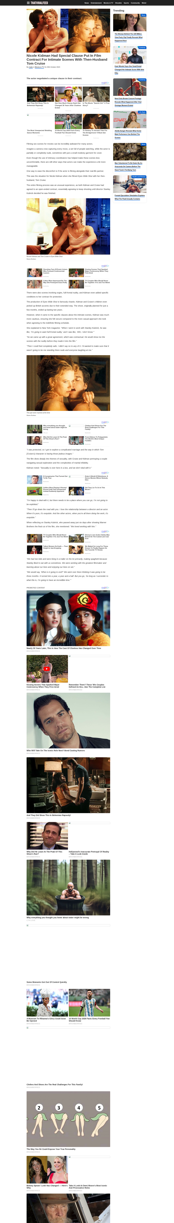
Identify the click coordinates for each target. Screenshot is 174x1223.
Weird (144, 3)
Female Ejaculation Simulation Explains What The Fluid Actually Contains (130, 197)
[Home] (39, 3)
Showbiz (118, 3)
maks (31, 67)
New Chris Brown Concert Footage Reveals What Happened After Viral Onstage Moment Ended (128, 102)
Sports (126, 3)
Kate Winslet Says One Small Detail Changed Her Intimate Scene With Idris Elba (129, 69)
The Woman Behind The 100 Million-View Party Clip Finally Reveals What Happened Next (128, 37)
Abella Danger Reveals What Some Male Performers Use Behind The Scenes (128, 134)
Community (135, 3)
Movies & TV (108, 3)
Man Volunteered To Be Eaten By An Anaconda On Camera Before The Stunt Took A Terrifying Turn (128, 166)
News (87, 3)
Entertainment (96, 3)
